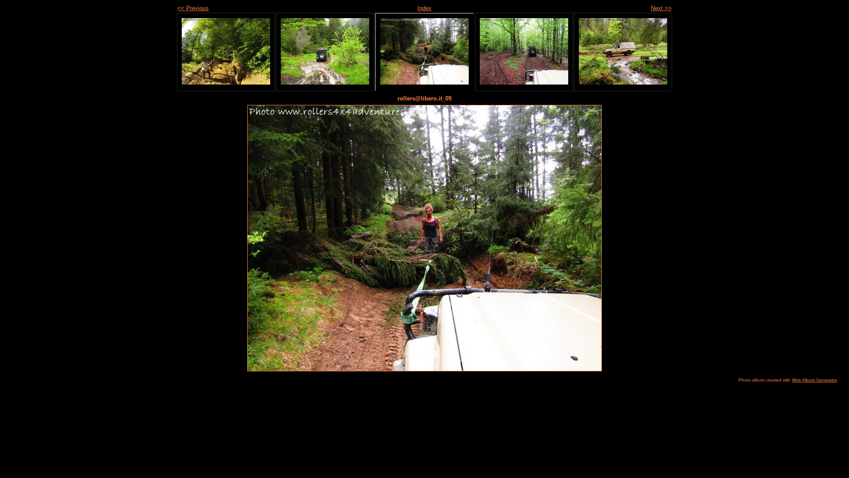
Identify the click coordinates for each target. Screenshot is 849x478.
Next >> (661, 8)
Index (424, 8)
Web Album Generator (814, 380)
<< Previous (193, 8)
